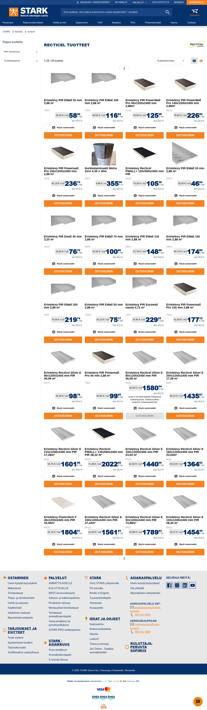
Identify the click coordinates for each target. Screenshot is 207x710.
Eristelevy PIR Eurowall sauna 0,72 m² (141, 306)
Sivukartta (130, 670)
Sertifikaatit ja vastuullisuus (23, 652)
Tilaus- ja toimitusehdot (21, 598)
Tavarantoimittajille (100, 598)
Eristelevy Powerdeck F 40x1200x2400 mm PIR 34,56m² (60, 520)
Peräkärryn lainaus (59, 603)
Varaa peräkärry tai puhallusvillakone (59, 623)
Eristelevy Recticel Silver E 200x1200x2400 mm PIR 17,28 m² (184, 375)
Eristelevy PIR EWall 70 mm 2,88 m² (104, 238)
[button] (21, 51)
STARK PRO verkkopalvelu (64, 629)
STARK (6, 31)
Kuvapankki (96, 607)
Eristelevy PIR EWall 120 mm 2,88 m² (142, 238)
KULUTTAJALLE (58, 588)
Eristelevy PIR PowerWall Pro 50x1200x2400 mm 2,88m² (142, 103)
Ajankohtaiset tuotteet (20, 642)
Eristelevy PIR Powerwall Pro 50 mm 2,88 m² (102, 374)
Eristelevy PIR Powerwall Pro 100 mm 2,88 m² (183, 306)
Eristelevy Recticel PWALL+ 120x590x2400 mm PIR (144, 171)
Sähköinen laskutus (19, 612)
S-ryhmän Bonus (58, 659)
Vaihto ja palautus (18, 603)
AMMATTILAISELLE (60, 583)
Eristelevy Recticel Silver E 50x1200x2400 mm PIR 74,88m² (144, 520)
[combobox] (170, 61)
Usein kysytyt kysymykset (22, 583)
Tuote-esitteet (15, 637)
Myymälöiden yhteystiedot (145, 593)
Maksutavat (14, 588)
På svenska (96, 588)
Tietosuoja (96, 603)
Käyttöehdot (15, 607)
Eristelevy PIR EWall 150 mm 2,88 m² (183, 238)
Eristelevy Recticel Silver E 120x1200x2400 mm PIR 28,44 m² (184, 520)
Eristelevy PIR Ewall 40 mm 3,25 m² (63, 238)
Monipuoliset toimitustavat (63, 607)
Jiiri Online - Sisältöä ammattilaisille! (101, 650)
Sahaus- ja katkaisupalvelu (64, 598)
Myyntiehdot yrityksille (20, 617)
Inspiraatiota (97, 624)
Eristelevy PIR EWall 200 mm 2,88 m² (61, 306)
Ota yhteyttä (137, 588)
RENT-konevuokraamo (62, 593)
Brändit (18, 31)
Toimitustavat (15, 593)
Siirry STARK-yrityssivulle (104, 583)
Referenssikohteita (100, 629)
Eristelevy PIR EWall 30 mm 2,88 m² (63, 102)
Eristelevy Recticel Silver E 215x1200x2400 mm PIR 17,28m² (62, 451)
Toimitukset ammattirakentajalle (60, 614)
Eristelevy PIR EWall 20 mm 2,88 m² (185, 170)
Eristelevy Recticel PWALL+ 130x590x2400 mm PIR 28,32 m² (104, 451)
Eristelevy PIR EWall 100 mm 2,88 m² (101, 102)
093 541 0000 (143, 614)
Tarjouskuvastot (17, 647)
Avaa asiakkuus (58, 649)
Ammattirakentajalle (60, 654)
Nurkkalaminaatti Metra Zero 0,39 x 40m (101, 170)
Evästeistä (117, 670)
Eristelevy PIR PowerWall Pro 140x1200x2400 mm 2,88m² (183, 103)
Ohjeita (94, 634)
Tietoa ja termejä (99, 644)
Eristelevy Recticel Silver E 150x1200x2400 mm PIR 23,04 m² (144, 451)
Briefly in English (99, 593)
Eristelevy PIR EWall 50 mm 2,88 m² (104, 306)
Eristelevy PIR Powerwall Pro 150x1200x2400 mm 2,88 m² (61, 171)
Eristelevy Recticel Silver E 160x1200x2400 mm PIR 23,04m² (184, 451)
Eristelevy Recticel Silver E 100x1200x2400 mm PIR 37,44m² (103, 520)
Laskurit (94, 639)
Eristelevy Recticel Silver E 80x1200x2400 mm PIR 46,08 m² (62, 375)
